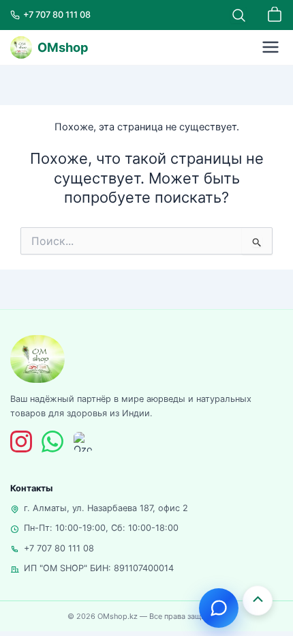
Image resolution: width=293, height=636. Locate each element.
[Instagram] (21, 441)
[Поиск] (238, 15)
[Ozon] (83, 442)
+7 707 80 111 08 (59, 548)
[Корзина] (274, 15)
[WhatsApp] (52, 441)
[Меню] (270, 47)
